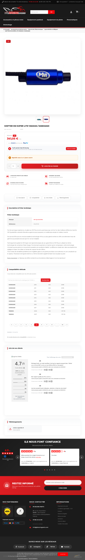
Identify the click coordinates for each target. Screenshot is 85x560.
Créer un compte (71, 148)
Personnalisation (33, 558)
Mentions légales (62, 513)
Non (50, 369)
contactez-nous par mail (76, 1)
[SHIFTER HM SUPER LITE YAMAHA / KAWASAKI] (42, 76)
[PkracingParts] (15, 10)
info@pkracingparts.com (40, 527)
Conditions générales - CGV (65, 508)
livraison (60, 511)
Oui (45, 369)
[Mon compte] (71, 10)
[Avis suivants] (81, 457)
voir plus (38, 457)
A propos (60, 518)
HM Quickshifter (38, 219)
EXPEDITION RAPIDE (54, 182)
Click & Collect (62, 521)
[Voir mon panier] (77, 12)
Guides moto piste (63, 523)
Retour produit (62, 516)
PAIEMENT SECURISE (54, 175)
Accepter (62, 554)
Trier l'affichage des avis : (54, 357)
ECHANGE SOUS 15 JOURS (17, 182)
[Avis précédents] (18, 457)
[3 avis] (16, 129)
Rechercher (45, 280)
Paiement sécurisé (63, 506)
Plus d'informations (23, 558)
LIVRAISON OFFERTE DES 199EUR (19, 175)
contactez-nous (31, 337)
